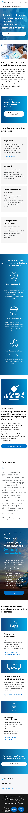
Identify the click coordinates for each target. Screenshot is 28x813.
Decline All (21, 809)
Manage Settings (7, 809)
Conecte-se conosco (14, 34)
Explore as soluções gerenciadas (10, 738)
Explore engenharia (10, 156)
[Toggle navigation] (26, 2)
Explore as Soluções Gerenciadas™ (14, 113)
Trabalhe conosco (14, 764)
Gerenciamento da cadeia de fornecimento (12, 6)
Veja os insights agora (14, 593)
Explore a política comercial (13, 695)
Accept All (14, 809)
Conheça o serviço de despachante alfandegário (12, 653)
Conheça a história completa (14, 446)
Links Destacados (6, 783)
